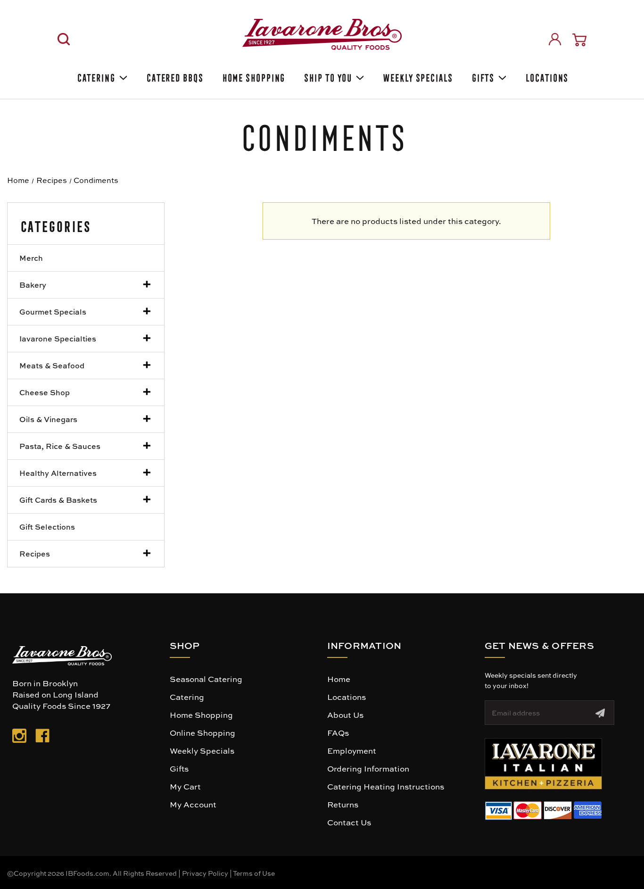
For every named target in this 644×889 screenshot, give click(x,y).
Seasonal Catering (206, 678)
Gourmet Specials (52, 311)
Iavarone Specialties (57, 338)
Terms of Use (254, 873)
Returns (342, 804)
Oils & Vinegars (48, 419)
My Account (193, 804)
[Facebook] (42, 738)
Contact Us (349, 822)
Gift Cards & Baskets (58, 499)
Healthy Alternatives (58, 472)
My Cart (185, 786)
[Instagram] (19, 738)
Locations (546, 76)
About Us (345, 714)
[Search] (64, 39)
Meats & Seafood (51, 365)
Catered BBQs (174, 76)
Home (338, 678)
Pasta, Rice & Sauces (59, 445)
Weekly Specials (417, 76)
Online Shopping (202, 732)
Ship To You (327, 76)
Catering (95, 76)
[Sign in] (555, 39)
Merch (31, 257)
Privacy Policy (205, 873)
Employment (351, 750)
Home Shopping (253, 76)
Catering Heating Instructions (385, 786)
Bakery (32, 284)
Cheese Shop (44, 392)
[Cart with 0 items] (579, 40)
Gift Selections (47, 526)
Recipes (34, 553)
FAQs (338, 732)
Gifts (482, 76)
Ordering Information (368, 768)
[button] (543, 763)
